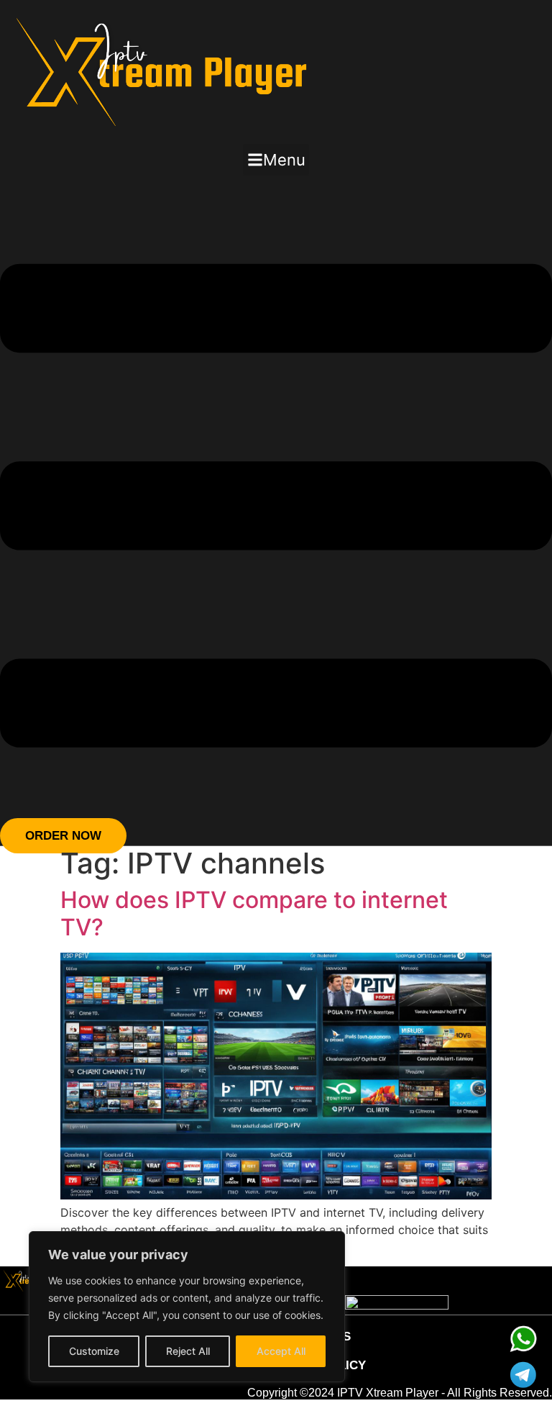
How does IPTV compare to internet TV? (254, 913)
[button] (276, 160)
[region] (187, 1306)
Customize (94, 1351)
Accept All (281, 1351)
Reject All (188, 1351)
